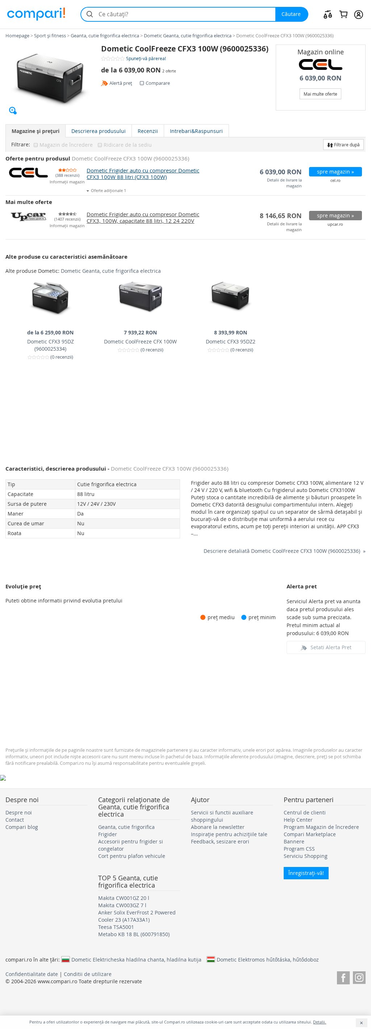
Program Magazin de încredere (321, 826)
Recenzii (148, 131)
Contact (14, 819)
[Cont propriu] (358, 14)
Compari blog (21, 826)
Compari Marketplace (310, 834)
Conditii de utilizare (88, 974)
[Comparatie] (328, 14)
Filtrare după (346, 144)
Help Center (298, 819)
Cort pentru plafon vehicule (131, 855)
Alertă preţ (120, 83)
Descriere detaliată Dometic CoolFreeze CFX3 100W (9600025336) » (285, 550)
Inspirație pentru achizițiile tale (229, 834)
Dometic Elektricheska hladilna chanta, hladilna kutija (136, 959)
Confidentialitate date (31, 974)
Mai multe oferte (320, 94)
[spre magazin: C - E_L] (321, 64)
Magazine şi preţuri (35, 131)
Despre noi (18, 812)
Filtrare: (20, 144)
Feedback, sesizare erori (220, 841)
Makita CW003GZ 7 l (122, 905)
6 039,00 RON (321, 78)
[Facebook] (343, 976)
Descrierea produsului (98, 131)
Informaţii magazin (67, 182)
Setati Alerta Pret (330, 647)
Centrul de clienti (305, 812)
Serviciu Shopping (306, 855)
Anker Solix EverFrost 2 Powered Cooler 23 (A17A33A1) (137, 916)
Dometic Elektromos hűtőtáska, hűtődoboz (268, 959)
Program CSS (299, 848)
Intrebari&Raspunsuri (196, 131)
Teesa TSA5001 (116, 926)
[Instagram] (359, 976)
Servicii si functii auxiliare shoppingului (222, 816)
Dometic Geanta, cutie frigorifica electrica (111, 270)
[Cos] (343, 14)
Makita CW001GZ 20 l (123, 898)
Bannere (294, 841)
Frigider (107, 834)
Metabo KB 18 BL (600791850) (134, 934)
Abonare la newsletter (218, 826)
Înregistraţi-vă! (306, 873)
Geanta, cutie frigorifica (126, 826)
